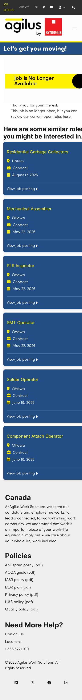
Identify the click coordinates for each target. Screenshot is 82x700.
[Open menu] (74, 28)
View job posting (21, 189)
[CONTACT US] (51, 7)
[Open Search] (73, 7)
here (67, 117)
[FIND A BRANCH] (44, 7)
